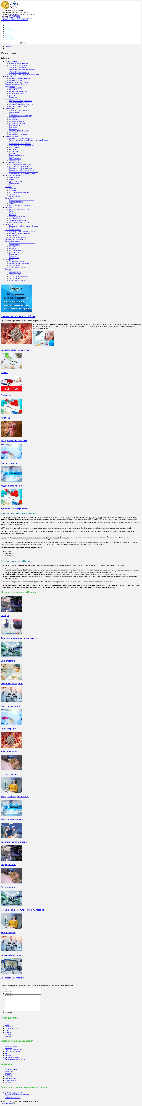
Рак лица (12, 153)
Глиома (11, 179)
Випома (12, 114)
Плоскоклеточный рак (13, 162)
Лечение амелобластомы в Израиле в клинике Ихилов (28, 140)
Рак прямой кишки (16, 132)
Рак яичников (14, 258)
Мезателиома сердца (16, 261)
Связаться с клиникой (12, 1098)
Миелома (12, 215)
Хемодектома (14, 160)
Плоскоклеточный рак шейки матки (22, 174)
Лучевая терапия (9, 774)
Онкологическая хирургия (14, 842)
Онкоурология (10, 86)
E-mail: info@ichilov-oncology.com (17, 1094)
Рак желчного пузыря (16, 121)
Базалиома (13, 189)
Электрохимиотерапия (12, 978)
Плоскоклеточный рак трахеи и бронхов (23, 172)
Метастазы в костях (16, 202)
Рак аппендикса (14, 117)
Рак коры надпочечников (18, 91)
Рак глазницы (14, 147)
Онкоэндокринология (12, 99)
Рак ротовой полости (16, 155)
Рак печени (13, 127)
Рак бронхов (13, 228)
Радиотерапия (8, 887)
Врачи (7, 33)
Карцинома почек (15, 80)
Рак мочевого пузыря (16, 93)
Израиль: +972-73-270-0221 (14, 1092)
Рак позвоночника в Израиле (19, 205)
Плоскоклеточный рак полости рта (21, 146)
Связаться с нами (7, 1103)
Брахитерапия (8, 661)
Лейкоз (11, 211)
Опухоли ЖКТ (10, 108)
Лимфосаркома (14, 271)
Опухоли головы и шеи (13, 136)
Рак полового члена (16, 250)
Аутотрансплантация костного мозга (19, 638)
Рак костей (9, 198)
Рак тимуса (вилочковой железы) (21, 104)
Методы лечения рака (12, 819)
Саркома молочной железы (18, 237)
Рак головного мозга (12, 175)
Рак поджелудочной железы (19, 131)
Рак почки (12, 95)
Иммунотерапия (9, 751)
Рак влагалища (14, 245)
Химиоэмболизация (11, 955)
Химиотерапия (8, 932)
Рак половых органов (12, 241)
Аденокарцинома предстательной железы (24, 74)
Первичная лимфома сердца (19, 263)
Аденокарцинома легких (18, 65)
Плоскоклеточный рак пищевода (20, 116)
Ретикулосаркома (15, 273)
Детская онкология (13, 31)
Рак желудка (13, 119)
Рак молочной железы (13, 230)
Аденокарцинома (11, 61)
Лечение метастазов (16, 181)
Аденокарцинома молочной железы (22, 69)
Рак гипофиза (14, 185)
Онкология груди (11, 1046)
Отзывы (8, 35)
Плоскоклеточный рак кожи (19, 166)
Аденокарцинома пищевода (19, 73)
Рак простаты (14, 252)
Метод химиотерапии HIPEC (15, 796)
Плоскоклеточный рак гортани (20, 144)
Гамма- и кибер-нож (11, 706)
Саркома (12, 194)
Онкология (9, 29)
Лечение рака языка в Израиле (16, 84)
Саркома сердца (14, 265)
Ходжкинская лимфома (17, 220)
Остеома (12, 203)
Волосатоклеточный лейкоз (19, 209)
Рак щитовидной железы (18, 106)
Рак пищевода (14, 129)
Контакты (9, 39)
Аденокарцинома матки (17, 67)
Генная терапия (8, 729)
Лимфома (12, 213)
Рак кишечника (14, 125)
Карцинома (9, 76)
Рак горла (12, 149)
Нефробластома (14, 89)
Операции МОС (8, 864)
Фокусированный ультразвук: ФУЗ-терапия (22, 910)
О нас (7, 27)
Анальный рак (14, 112)
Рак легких (9, 224)
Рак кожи (8, 187)
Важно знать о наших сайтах (18, 316)
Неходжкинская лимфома (18, 217)
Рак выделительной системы (15, 1059)
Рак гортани (13, 151)
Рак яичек (12, 256)
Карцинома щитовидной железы (20, 101)
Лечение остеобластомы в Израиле (17, 82)
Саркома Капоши (15, 196)
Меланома (12, 190)
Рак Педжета (13, 235)
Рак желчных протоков (17, 123)
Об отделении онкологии (14, 1096)
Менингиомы (14, 183)
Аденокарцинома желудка (18, 63)
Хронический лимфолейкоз (19, 222)
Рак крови (8, 207)
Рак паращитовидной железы (19, 103)
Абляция (5, 615)
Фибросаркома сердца (17, 267)
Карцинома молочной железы (19, 78)
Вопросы (9, 37)
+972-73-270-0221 (14, 16)
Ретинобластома (15, 159)
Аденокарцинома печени (18, 71)
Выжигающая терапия (12, 683)
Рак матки (12, 248)
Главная (8, 25)
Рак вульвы (13, 246)
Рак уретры (13, 97)
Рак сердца (9, 260)
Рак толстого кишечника (18, 134)
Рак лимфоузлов (15, 218)
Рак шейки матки (15, 254)
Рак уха (11, 157)
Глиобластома (14, 177)
